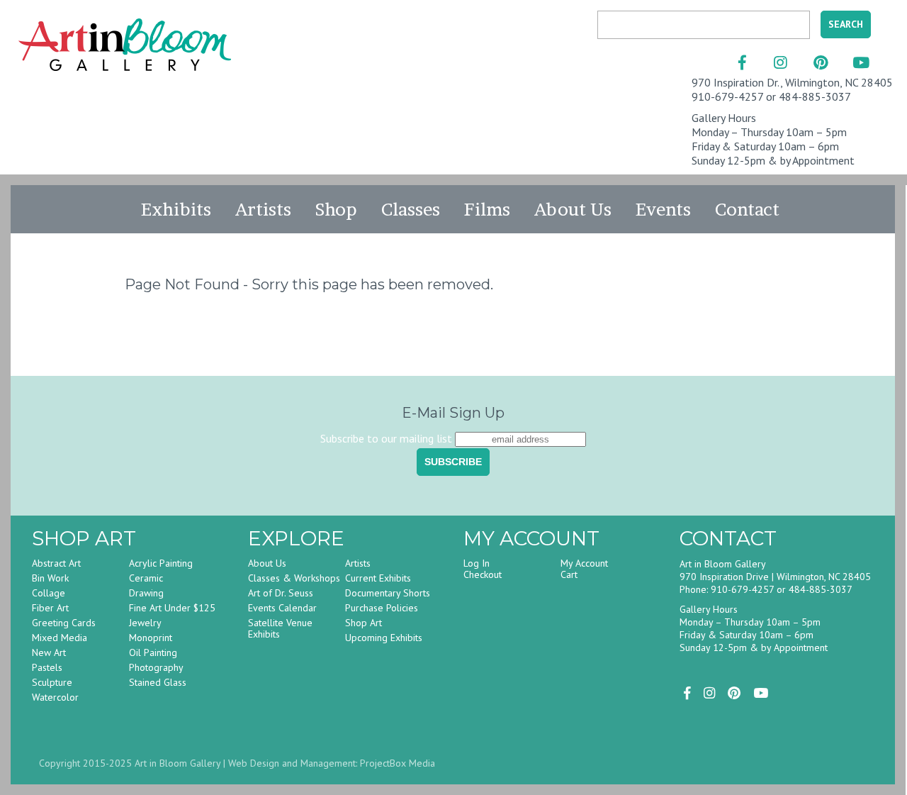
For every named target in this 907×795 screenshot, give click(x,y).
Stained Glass (157, 682)
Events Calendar (282, 607)
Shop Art (363, 622)
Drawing (146, 592)
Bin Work (50, 578)
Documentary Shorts (387, 592)
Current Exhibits (378, 578)
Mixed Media (59, 637)
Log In (476, 563)
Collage (48, 592)
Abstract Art (56, 563)
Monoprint (150, 637)
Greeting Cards (64, 622)
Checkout (482, 574)
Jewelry (145, 622)
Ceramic (146, 578)
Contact (747, 209)
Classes (410, 209)
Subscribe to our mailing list (386, 438)
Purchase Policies (381, 607)
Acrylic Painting (161, 563)
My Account (584, 563)
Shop (336, 209)
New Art (49, 652)
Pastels (47, 667)
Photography (156, 667)
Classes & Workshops (294, 578)
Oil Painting (153, 652)
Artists (263, 209)
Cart (569, 574)
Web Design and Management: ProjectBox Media (331, 763)
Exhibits (176, 209)
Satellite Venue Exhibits (280, 628)
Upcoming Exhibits (383, 637)
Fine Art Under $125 (172, 607)
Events (663, 209)
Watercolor (55, 697)
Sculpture (52, 682)
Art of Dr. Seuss (280, 592)
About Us (573, 209)
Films (487, 209)
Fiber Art (50, 607)
